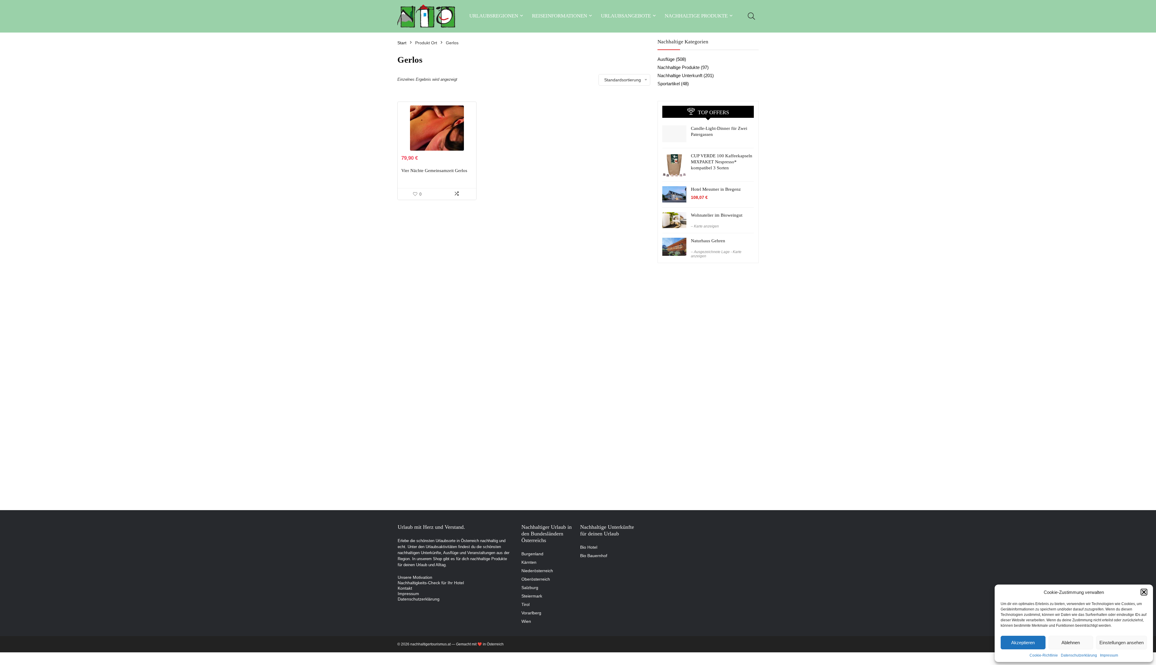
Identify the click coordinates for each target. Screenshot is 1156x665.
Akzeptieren (1023, 642)
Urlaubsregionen (493, 16)
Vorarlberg (531, 612)
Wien (526, 621)
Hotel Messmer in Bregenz (716, 189)
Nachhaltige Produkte (696, 16)
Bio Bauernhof (593, 555)
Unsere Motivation (415, 577)
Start (401, 42)
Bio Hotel (588, 547)
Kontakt (405, 588)
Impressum (1109, 655)
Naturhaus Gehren (708, 240)
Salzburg (529, 587)
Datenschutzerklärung (1079, 655)
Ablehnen (1070, 642)
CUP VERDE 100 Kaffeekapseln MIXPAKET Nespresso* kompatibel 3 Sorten (721, 161)
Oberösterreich (535, 579)
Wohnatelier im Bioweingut (716, 215)
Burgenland (532, 553)
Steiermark (531, 596)
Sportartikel (668, 83)
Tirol (525, 604)
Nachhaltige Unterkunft (679, 75)
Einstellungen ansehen (1121, 642)
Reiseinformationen (559, 16)
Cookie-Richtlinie (1044, 655)
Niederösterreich (537, 570)
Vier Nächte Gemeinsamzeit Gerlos (434, 170)
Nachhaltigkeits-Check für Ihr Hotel (431, 582)
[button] (1144, 592)
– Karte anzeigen (705, 226)
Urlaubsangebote (626, 16)
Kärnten (528, 562)
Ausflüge (666, 59)
